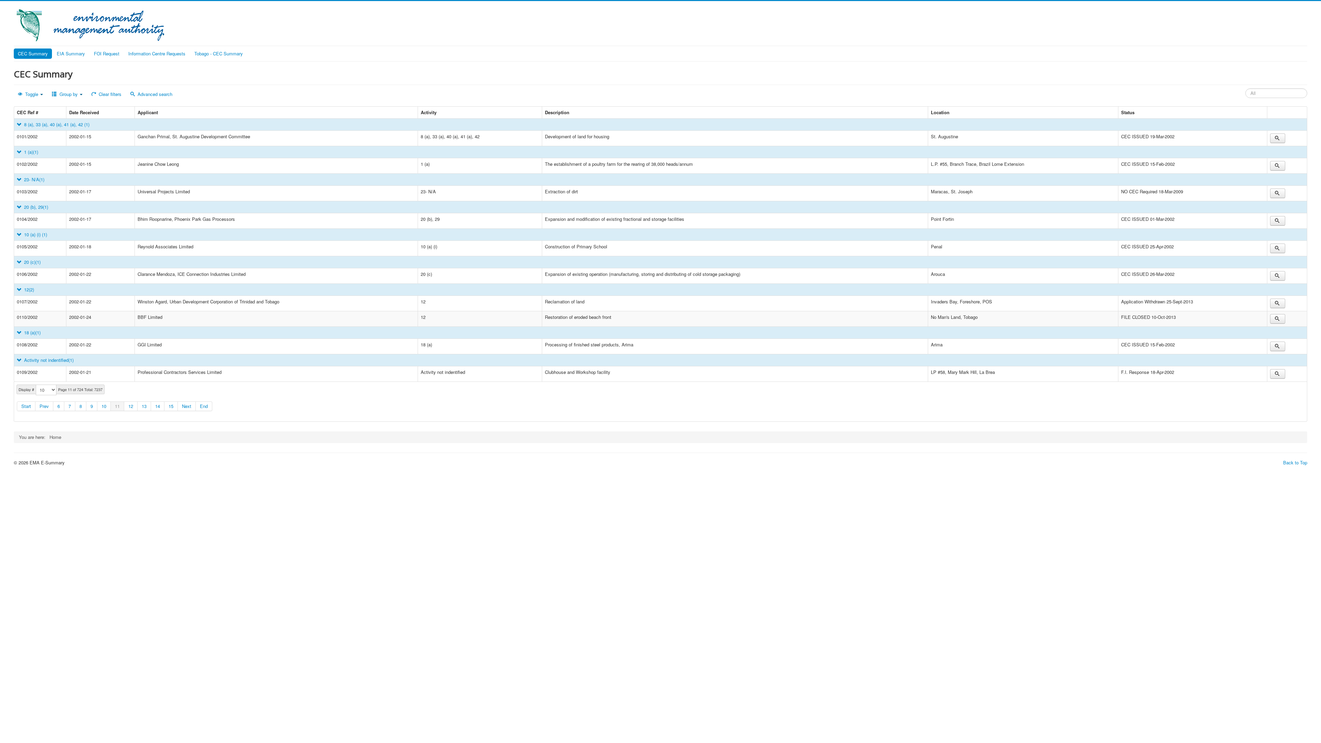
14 (157, 406)
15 (171, 406)
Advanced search (154, 94)
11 (117, 406)
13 (144, 406)
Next (186, 406)
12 (130, 406)
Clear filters (109, 94)
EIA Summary (71, 53)
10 (103, 406)
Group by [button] (68, 94)
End (204, 406)
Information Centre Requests (156, 53)
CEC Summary (33, 53)
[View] (1277, 138)
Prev (44, 406)
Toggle (32, 94)
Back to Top (1295, 462)
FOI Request (106, 53)
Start (26, 406)
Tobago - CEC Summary (218, 53)
